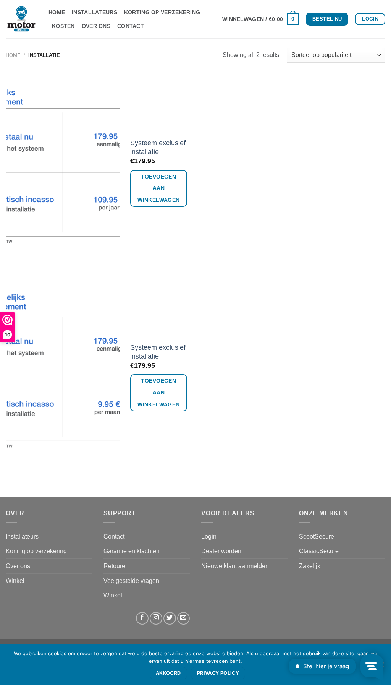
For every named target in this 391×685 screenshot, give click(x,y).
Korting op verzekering (162, 12)
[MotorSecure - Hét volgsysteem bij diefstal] (21, 19)
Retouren (116, 566)
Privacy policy (218, 673)
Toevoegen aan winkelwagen (158, 188)
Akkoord (168, 673)
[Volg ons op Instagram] (156, 618)
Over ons (96, 26)
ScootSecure (316, 536)
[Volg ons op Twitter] (169, 618)
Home (56, 12)
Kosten (63, 26)
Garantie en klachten (131, 551)
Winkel (15, 581)
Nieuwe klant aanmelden (235, 566)
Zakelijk (309, 566)
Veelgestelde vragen (131, 581)
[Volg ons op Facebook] (142, 618)
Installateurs (94, 12)
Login (209, 536)
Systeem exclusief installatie (158, 147)
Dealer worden (221, 551)
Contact (130, 26)
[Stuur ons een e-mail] (183, 618)
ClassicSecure (319, 551)
